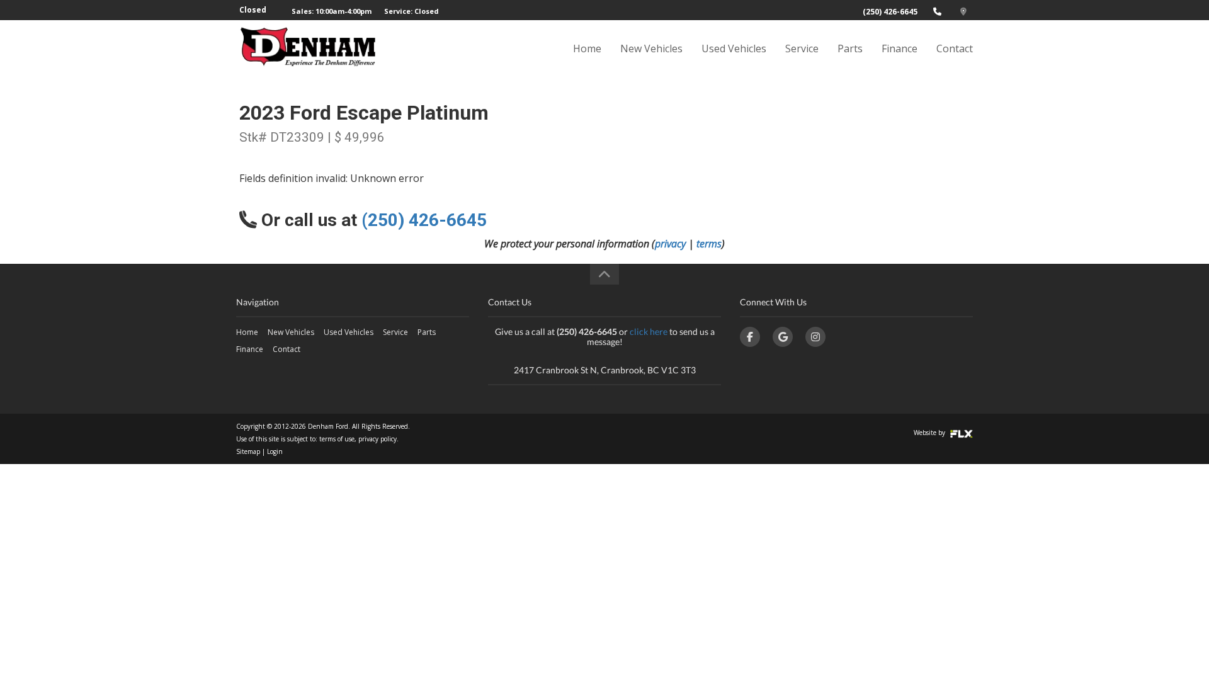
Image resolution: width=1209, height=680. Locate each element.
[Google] (783, 337)
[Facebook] (750, 337)
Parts (850, 48)
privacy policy (377, 438)
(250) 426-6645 (890, 11)
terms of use (337, 438)
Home (587, 48)
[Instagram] (815, 337)
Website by (930, 432)
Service (802, 48)
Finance (899, 48)
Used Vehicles (733, 48)
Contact (954, 48)
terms (709, 244)
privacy (670, 244)
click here (648, 331)
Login (275, 451)
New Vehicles (651, 48)
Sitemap (248, 451)
